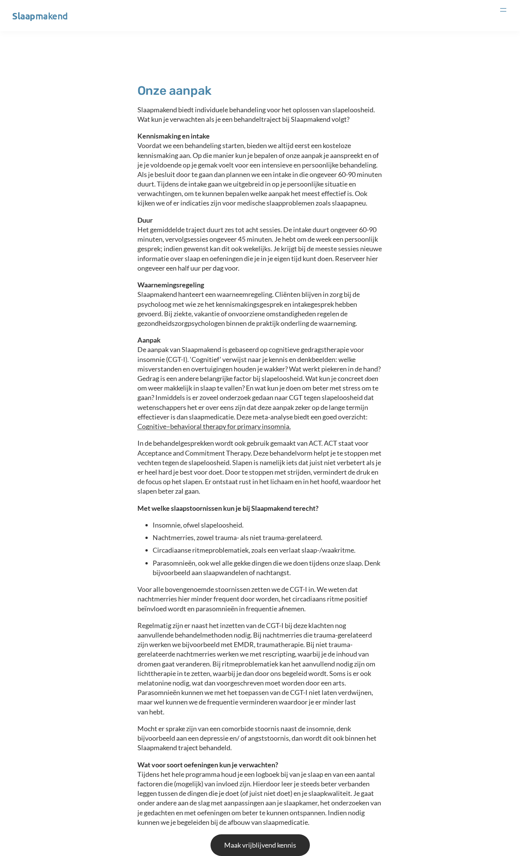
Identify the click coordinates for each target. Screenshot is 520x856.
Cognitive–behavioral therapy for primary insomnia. (214, 426)
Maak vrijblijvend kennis (260, 845)
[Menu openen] (503, 9)
